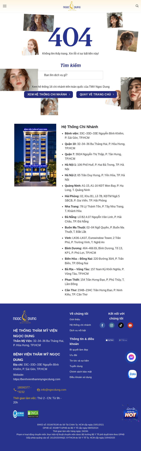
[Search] (137, 6)
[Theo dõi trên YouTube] (130, 325)
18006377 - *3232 (24, 389)
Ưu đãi (73, 355)
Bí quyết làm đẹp (79, 349)
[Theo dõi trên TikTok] (121, 325)
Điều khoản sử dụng (81, 377)
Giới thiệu (75, 319)
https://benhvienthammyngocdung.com (36, 379)
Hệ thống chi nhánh (80, 324)
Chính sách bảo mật (81, 371)
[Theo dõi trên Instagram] (112, 325)
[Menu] (5, 6)
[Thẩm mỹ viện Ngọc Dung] (71, 6)
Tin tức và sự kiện (79, 360)
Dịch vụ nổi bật (78, 330)
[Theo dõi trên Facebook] (102, 325)
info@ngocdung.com (52, 389)
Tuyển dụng (76, 366)
